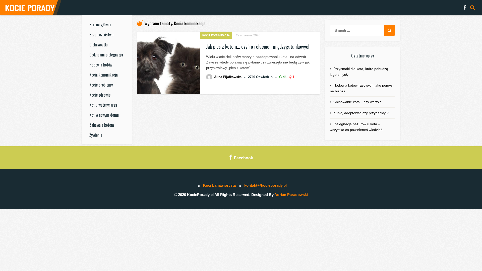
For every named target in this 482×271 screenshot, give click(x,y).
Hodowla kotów (100, 65)
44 (284, 77)
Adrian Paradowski (291, 194)
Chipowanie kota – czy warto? (357, 102)
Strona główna (100, 25)
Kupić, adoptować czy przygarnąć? (361, 113)
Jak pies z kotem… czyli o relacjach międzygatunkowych (258, 46)
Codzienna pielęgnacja (106, 55)
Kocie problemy (101, 85)
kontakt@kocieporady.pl (265, 185)
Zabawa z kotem (101, 125)
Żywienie (95, 135)
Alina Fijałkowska (228, 77)
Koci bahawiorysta (219, 185)
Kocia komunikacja (103, 75)
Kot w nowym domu (104, 115)
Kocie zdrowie (99, 95)
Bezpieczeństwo (101, 35)
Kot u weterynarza (103, 105)
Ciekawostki (98, 45)
